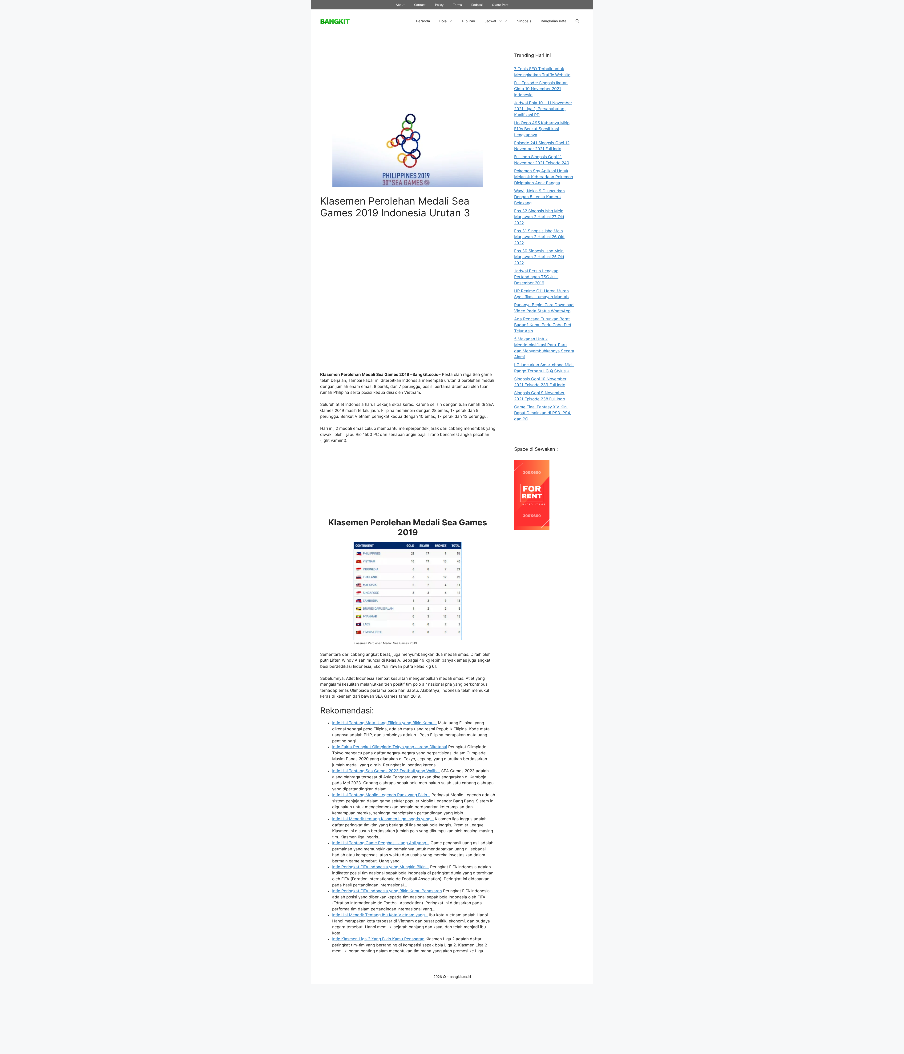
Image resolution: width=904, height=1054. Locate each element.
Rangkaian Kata (553, 21)
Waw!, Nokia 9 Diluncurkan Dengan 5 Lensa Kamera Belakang (539, 197)
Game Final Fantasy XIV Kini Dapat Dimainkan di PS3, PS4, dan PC (542, 413)
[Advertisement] (407, 76)
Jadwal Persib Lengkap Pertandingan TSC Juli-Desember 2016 (536, 277)
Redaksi (477, 5)
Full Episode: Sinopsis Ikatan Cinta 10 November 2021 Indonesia (541, 88)
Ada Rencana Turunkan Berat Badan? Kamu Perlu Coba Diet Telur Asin (542, 325)
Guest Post (500, 5)
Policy (439, 5)
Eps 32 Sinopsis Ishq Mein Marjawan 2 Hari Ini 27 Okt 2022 (539, 217)
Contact (420, 5)
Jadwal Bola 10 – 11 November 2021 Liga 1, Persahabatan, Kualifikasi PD (543, 109)
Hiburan (468, 21)
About (400, 5)
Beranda (423, 21)
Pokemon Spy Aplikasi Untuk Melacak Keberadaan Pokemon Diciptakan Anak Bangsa (543, 177)
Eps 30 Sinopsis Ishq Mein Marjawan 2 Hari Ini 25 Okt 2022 (539, 257)
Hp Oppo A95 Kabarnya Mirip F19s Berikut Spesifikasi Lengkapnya (541, 129)
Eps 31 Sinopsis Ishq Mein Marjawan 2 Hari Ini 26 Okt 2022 (539, 237)
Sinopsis (524, 21)
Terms (457, 5)
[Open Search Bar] (577, 21)
